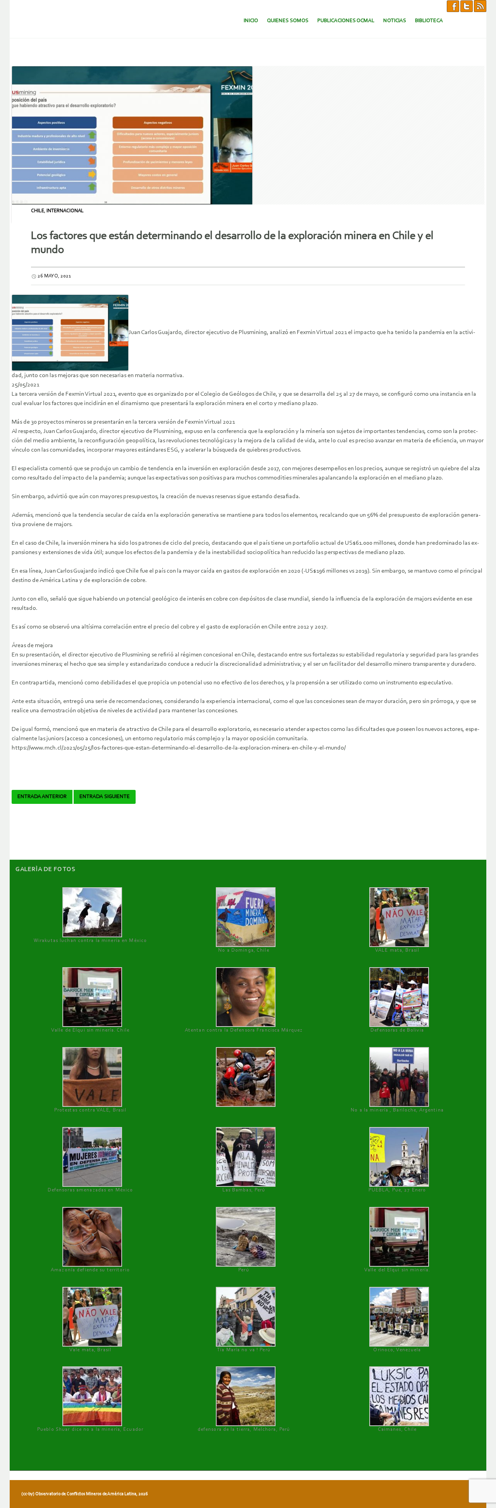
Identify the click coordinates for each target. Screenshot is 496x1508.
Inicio (251, 21)
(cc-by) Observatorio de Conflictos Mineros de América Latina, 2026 (84, 1494)
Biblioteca (429, 21)
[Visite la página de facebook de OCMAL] (453, 6)
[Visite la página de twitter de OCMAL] (466, 6)
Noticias (394, 21)
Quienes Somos (287, 21)
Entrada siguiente (104, 797)
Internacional (65, 210)
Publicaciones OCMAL (345, 21)
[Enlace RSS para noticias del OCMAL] (480, 6)
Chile (37, 210)
